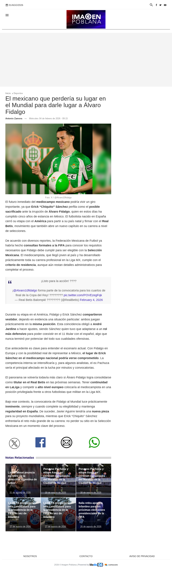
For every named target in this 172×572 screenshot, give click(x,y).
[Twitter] (160, 5)
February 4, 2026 (91, 300)
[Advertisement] (86, 59)
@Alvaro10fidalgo (25, 290)
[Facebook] (156, 5)
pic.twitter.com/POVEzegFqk (83, 295)
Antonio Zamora (13, 118)
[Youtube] (165, 5)
